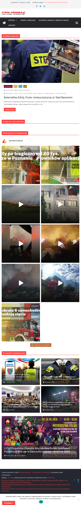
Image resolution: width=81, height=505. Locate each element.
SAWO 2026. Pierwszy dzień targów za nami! (37, 451)
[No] (78, 499)
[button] (16, 20)
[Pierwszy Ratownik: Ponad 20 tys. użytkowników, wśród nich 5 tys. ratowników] (21, 371)
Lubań (16, 93)
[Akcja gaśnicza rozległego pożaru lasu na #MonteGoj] (21, 243)
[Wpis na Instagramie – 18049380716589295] (21, 322)
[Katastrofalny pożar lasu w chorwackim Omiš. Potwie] (60, 243)
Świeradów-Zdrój (61, 93)
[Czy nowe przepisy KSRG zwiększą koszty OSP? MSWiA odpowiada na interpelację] (60, 371)
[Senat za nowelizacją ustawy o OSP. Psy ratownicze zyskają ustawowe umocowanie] (21, 399)
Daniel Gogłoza (9, 90)
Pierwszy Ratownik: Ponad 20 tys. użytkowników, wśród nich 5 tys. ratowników (16, 376)
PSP (25, 86)
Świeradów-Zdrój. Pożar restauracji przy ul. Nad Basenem (38, 97)
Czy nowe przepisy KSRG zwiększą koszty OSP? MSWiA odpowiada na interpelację (59, 378)
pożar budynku (27, 93)
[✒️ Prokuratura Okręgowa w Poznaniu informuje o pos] (21, 165)
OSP (20, 86)
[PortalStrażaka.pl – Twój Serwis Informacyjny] (4, 22)
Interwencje (8, 86)
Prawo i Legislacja (28, 20)
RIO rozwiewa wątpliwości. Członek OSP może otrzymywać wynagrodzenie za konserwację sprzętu (59, 404)
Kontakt (11, 25)
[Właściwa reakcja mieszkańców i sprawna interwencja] (60, 283)
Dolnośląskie (9, 93)
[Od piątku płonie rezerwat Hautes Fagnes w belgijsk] (21, 204)
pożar (20, 93)
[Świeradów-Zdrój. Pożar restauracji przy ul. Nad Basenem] (40, 61)
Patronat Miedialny (30, 447)
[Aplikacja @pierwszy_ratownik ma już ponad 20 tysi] (60, 165)
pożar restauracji (38, 93)
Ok (41, 502)
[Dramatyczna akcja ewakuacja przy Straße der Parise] (60, 204)
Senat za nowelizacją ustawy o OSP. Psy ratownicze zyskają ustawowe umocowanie (20, 405)
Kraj (15, 86)
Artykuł (11, 20)
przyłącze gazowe (49, 93)
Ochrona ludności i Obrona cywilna (54, 20)
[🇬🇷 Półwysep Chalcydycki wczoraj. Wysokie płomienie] (21, 283)
